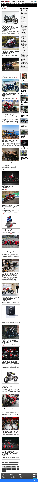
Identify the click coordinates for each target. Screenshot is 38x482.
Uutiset (9, 3)
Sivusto (28, 3)
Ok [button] (34, 480)
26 (15, 468)
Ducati (6, 8)
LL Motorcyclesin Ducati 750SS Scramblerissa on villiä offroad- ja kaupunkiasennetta (10, 341)
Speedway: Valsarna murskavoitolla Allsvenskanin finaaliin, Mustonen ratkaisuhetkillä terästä (24, 26)
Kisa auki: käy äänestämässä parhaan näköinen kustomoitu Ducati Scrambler (10, 94)
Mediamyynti (21, 474)
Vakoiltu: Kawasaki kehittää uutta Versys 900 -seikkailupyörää (24, 47)
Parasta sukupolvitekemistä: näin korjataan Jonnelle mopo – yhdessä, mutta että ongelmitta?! (24, 158)
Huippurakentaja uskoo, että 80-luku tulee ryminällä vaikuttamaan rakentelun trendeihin (10, 298)
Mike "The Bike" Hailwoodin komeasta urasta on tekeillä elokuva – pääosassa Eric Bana (10, 52)
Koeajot (5, 3)
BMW (13, 277)
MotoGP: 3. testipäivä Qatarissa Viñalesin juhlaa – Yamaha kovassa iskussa (10, 74)
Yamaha (5, 6)
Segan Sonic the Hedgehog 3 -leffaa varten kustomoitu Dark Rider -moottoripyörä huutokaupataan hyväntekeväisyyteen (24, 69)
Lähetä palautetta (12, 476)
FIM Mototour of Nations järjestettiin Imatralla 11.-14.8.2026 (23, 30)
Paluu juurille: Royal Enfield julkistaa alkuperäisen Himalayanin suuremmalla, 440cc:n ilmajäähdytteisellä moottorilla (24, 59)
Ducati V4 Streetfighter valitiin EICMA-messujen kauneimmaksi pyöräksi (11, 432)
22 (5, 468)
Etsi (34, 474)
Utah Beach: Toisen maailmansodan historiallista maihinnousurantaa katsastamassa (23, 137)
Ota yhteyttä (32, 3)
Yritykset (24, 3)
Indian (8, 165)
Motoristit (20, 3)
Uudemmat (4, 462)
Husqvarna (6, 165)
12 (14, 464)
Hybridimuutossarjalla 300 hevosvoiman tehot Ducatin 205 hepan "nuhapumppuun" (10, 410)
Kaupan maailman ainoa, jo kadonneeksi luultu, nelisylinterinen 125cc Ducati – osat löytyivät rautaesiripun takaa (10, 28)
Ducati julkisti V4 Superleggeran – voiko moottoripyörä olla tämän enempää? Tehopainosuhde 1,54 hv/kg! (9, 116)
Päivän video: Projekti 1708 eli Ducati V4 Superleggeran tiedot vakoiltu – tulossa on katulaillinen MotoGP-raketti (10, 207)
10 (9, 464)
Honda (11, 277)
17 (10, 466)
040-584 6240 (21, 476)
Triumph (2, 6)
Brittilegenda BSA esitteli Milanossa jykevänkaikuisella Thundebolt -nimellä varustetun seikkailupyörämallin (23, 91)
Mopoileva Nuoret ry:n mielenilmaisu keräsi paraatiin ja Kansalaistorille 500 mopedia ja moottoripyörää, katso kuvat (24, 55)
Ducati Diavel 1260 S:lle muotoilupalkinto (7, 187)
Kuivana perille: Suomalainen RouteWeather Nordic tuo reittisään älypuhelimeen (24, 41)
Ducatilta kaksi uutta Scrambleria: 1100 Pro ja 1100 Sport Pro (9, 141)
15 (5, 466)
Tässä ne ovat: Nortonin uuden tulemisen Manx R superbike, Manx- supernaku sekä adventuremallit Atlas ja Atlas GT (24, 114)
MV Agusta (6, 30)
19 (15, 466)
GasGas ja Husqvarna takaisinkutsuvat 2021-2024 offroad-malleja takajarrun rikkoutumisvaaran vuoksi (24, 33)
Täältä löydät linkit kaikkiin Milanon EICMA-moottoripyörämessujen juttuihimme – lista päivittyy (24, 103)
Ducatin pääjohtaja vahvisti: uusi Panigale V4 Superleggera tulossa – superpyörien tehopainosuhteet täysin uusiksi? (10, 363)
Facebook (34, 476)
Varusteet (12, 3)
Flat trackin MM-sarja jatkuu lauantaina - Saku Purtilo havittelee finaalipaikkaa (24, 19)
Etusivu (2, 3)
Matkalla (16, 3)
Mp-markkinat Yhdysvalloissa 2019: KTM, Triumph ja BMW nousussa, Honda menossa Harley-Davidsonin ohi (10, 275)
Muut (8, 6)
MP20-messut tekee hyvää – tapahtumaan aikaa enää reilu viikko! (10, 163)
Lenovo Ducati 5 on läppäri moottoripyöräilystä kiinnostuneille (10, 230)
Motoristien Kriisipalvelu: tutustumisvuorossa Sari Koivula (24, 80)
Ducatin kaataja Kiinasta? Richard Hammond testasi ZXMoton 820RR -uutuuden (24, 13)
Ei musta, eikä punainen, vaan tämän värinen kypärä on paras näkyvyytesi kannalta (24, 50)
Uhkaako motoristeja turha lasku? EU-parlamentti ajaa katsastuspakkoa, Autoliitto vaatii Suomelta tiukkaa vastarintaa (24, 63)
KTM (14, 277)
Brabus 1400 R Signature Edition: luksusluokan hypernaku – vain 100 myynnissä (24, 147)
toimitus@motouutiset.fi (12, 477)
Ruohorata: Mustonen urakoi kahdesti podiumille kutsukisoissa (24, 52)
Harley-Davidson (7, 277)
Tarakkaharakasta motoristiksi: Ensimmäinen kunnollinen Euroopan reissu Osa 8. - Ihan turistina (23, 126)
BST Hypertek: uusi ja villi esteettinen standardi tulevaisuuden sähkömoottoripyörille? (10, 386)
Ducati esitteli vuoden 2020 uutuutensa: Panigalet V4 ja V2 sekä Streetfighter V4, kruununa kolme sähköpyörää (10, 453)
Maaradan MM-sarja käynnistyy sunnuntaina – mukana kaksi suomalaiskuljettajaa (24, 10)
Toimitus (11, 474)
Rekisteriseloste (3, 477)
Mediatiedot (20, 477)
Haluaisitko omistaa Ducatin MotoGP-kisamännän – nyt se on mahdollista (10, 320)
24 (10, 468)
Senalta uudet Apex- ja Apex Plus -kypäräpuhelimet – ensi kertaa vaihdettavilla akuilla (24, 38)
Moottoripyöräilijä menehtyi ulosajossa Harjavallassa (24, 36)
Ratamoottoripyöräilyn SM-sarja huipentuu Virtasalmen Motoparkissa (24, 66)
